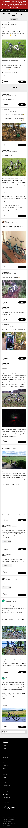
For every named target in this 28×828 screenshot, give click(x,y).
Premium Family (6, 797)
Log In (22, 10)
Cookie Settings (11, 819)
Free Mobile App (7, 782)
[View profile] (3, 221)
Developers (6, 762)
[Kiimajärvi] (14, 460)
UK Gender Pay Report (7, 825)
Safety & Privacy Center (10, 817)
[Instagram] (4, 807)
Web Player (5, 780)
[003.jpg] (14, 49)
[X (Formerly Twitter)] (8, 807)
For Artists (5, 760)
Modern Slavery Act (6, 823)
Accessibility (10, 821)
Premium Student (7, 800)
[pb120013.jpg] (14, 418)
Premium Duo (6, 794)
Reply (22, 81)
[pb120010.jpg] (14, 398)
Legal (4, 817)
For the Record (6, 753)
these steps (17, 5)
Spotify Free (6, 802)
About (4, 748)
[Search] (19, 10)
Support (5, 777)
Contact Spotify (6, 785)
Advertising (5, 765)
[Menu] (26, 10)
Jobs (4, 751)
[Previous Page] (11, 91)
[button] (26, 24)
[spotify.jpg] (14, 341)
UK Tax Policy (13, 823)
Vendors (5, 771)
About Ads (5, 821)
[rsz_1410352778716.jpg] (14, 289)
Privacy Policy (5, 819)
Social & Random (9, 75)
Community (7, 10)
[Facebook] (13, 807)
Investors (5, 768)
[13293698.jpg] (14, 132)
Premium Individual (7, 791)
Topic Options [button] (13, 19)
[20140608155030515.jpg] (14, 247)
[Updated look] (14, 167)
